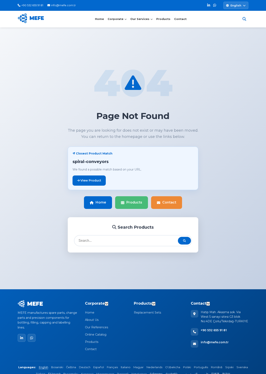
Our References (96, 327)
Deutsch (84, 367)
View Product (90, 180)
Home (99, 19)
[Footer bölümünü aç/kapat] (106, 304)
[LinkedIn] (208, 5)
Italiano (126, 367)
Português (201, 367)
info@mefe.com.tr (215, 342)
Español (98, 367)
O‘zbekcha (172, 367)
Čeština (71, 367)
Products (163, 19)
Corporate (115, 19)
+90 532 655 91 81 (214, 330)
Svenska (242, 367)
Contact (180, 19)
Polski (187, 367)
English (43, 367)
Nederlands (154, 367)
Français (112, 367)
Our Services (139, 19)
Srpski (229, 367)
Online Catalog (95, 334)
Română (216, 367)
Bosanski (57, 367)
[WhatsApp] (214, 5)
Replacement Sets (147, 312)
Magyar (138, 367)
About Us (92, 320)
